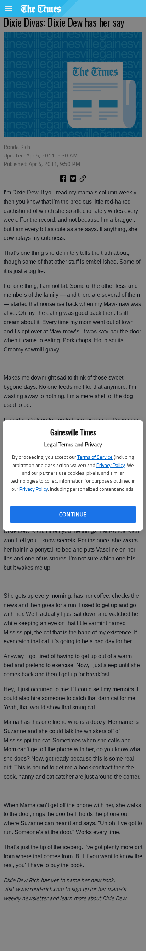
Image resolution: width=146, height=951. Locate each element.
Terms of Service (95, 457)
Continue (72, 514)
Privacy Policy (110, 465)
